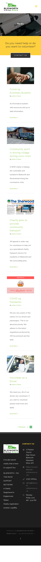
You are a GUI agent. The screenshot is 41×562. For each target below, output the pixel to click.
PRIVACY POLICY (11, 533)
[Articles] (20, 24)
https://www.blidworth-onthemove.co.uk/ (31, 471)
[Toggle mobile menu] (36, 6)
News (19, 96)
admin (14, 96)
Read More (13, 117)
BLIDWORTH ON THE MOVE (25, 531)
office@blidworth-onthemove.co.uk (31, 487)
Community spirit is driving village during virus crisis (20, 152)
